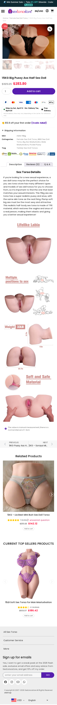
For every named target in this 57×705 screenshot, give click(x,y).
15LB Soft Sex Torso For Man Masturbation (28, 602)
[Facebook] (5, 682)
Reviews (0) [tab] (33, 164)
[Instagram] (12, 682)
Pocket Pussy (35, 144)
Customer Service (13, 640)
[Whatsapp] (24, 682)
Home (5, 18)
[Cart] (52, 10)
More (6, 648)
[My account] (47, 10)
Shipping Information (15, 130)
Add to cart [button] (28, 529)
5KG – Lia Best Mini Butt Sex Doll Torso (28, 514)
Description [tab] (15, 164)
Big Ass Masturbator (32, 142)
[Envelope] (18, 682)
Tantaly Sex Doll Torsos (27, 148)
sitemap (7, 692)
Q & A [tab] (47, 164)
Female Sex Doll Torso (19, 18)
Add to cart (34, 91)
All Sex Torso (10, 632)
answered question (39, 520)
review (23, 520)
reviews (34, 607)
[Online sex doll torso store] (19, 11)
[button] (3, 11)
